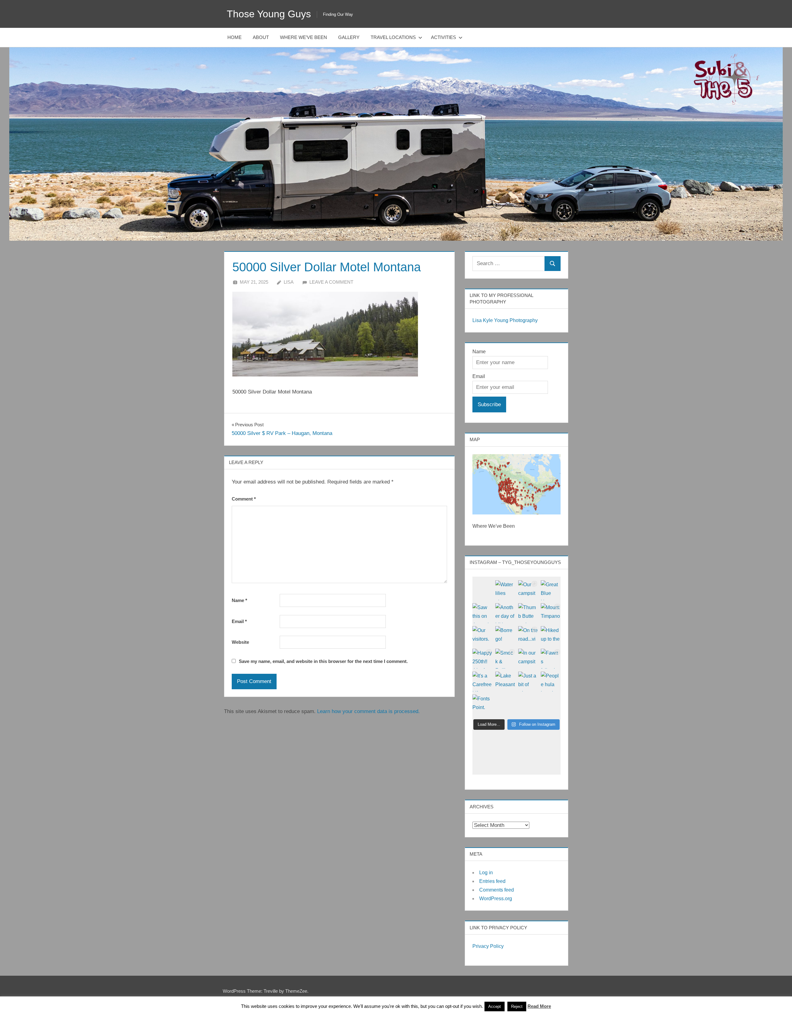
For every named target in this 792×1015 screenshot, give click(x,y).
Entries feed (492, 881)
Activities (443, 37)
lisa (289, 282)
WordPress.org (495, 898)
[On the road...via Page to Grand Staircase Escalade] (528, 636)
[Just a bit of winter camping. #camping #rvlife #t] (528, 681)
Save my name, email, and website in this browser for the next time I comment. (323, 661)
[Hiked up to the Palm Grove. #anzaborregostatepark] (551, 636)
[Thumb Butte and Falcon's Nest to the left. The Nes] (528, 613)
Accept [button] (494, 1006)
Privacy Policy (488, 946)
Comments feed (496, 889)
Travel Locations (393, 37)
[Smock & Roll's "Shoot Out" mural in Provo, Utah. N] (505, 659)
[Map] (516, 484)
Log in (486, 872)
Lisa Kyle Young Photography (505, 320)
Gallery (348, 37)
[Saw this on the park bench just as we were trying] (482, 613)
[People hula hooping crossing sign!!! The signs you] (551, 681)
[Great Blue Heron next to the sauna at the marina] (551, 590)
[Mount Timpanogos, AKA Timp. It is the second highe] (551, 613)
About (261, 37)
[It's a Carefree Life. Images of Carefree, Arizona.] (482, 681)
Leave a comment (331, 282)
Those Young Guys (269, 13)
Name (239, 600)
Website (240, 642)
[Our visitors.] (482, 636)
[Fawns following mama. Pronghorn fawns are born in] (551, 659)
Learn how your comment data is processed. (368, 711)
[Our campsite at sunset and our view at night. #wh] (528, 590)
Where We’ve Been (303, 37)
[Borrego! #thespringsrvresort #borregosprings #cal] (505, 636)
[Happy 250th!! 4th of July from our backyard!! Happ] (482, 659)
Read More (539, 1006)
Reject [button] (517, 1006)
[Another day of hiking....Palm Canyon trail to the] (505, 613)
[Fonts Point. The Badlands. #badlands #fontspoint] (482, 704)
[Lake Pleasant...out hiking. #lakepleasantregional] (505, 681)
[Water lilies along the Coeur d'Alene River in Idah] (505, 590)
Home (234, 37)
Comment (244, 498)
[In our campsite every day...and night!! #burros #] (528, 659)
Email (239, 621)
